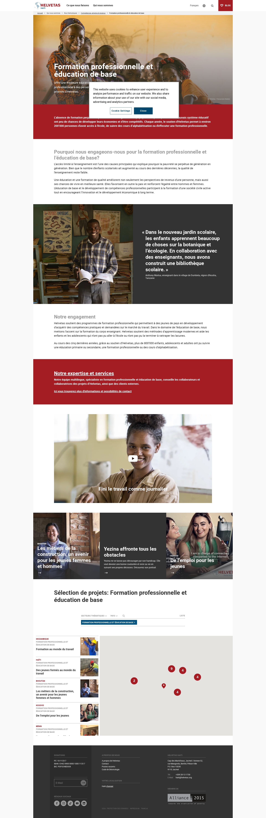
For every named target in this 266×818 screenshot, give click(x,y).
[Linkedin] (84, 804)
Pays (113, 615)
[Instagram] (63, 804)
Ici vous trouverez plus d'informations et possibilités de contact (93, 391)
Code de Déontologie (110, 769)
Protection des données (117, 808)
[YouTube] (77, 804)
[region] (134, 100)
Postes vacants (108, 766)
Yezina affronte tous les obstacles (130, 551)
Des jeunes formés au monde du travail (56, 671)
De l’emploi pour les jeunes (192, 563)
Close (143, 110)
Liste (182, 615)
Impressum (134, 808)
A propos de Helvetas (111, 760)
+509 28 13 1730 (183, 774)
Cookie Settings (121, 110)
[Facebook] (57, 804)
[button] (177, 693)
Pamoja (144, 808)
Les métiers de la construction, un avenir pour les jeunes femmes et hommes (64, 557)
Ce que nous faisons (77, 5)
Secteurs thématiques (92, 615)
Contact (105, 763)
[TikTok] (70, 804)
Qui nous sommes (103, 5)
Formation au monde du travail (55, 649)
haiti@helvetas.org (184, 777)
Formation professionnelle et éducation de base (107, 622)
